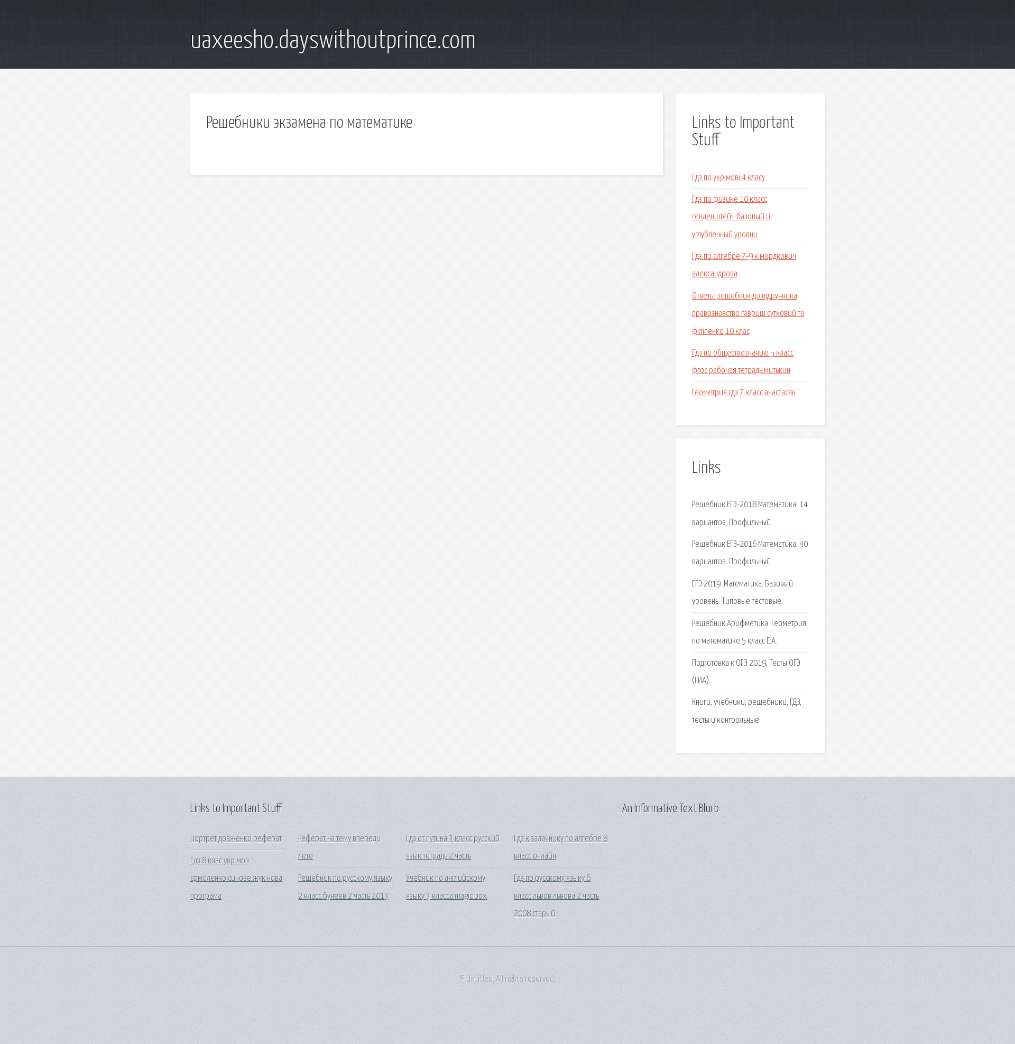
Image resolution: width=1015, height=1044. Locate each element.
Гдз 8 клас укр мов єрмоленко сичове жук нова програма (236, 878)
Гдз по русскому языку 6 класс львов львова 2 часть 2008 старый (556, 896)
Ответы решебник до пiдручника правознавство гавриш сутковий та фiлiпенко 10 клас (748, 314)
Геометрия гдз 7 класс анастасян (744, 392)
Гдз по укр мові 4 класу (728, 177)
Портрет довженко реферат (236, 838)
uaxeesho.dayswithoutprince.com (333, 41)
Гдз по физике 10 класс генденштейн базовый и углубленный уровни (731, 217)
